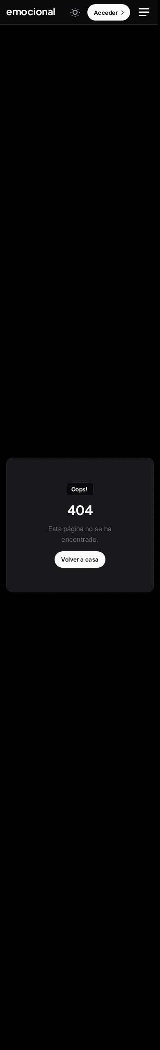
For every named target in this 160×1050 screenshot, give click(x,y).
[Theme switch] (75, 12)
